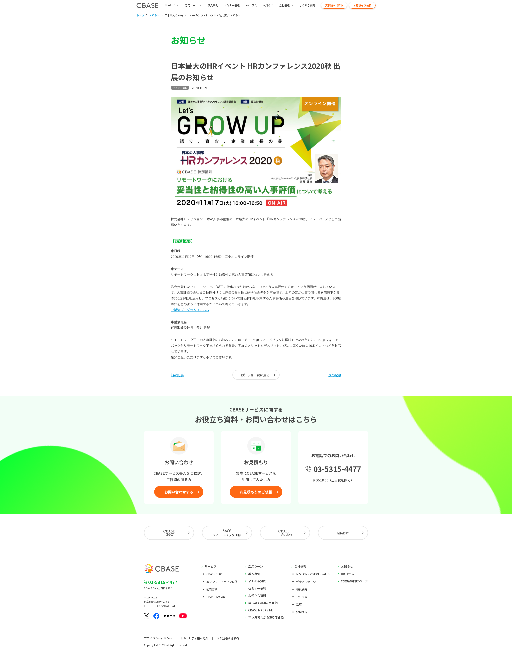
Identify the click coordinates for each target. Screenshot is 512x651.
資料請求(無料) (334, 5)
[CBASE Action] (285, 533)
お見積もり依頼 (362, 5)
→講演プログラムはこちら (190, 309)
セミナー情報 (232, 5)
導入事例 (213, 5)
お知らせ (268, 5)
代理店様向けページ (354, 581)
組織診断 (343, 532)
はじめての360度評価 (263, 603)
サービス (211, 566)
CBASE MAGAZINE (260, 610)
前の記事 (177, 374)
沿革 (299, 604)
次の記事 (334, 374)
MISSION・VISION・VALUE (313, 574)
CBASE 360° (214, 574)
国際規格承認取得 (228, 638)
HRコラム (251, 5)
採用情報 (301, 612)
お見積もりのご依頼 (256, 491)
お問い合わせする (178, 491)
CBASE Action (215, 597)
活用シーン (191, 5)
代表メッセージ (306, 582)
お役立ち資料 (257, 595)
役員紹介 (301, 589)
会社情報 (284, 5)
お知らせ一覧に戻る (255, 374)
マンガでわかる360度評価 (266, 617)
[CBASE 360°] (169, 533)
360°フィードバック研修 (222, 582)
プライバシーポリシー (158, 638)
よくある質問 (307, 5)
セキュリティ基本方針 (194, 638)
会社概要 (301, 597)
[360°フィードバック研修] (227, 533)
